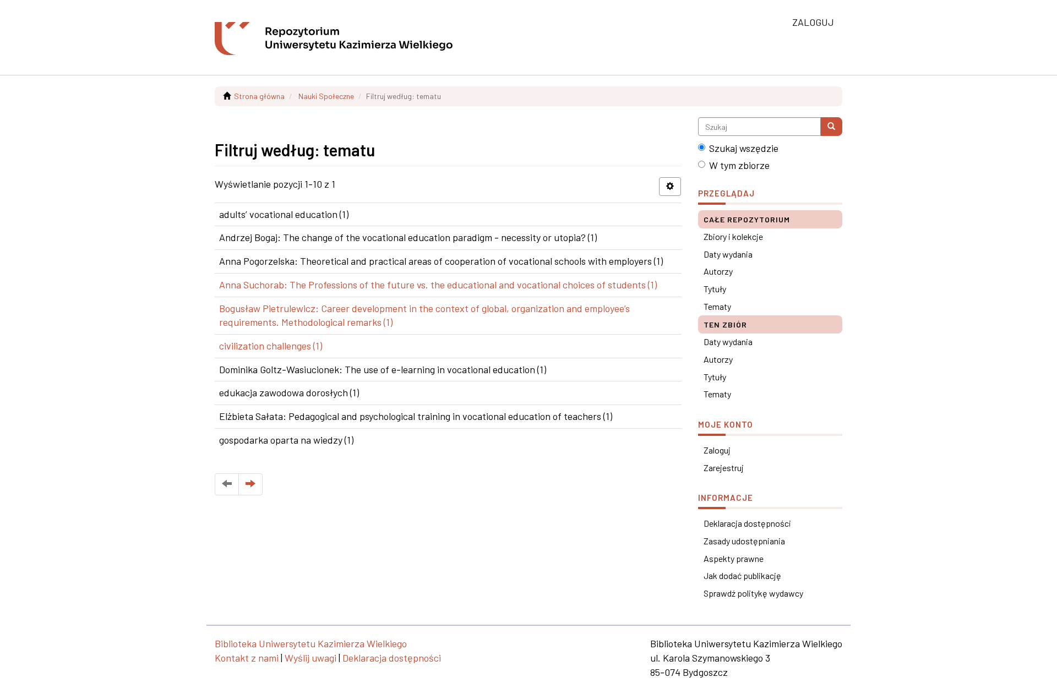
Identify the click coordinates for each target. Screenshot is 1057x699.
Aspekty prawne (734, 558)
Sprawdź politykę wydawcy (753, 593)
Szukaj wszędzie (743, 148)
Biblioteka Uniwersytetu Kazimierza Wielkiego (311, 643)
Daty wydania (728, 254)
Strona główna (259, 96)
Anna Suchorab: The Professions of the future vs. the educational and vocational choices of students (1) (438, 284)
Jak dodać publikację (742, 575)
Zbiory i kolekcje (733, 236)
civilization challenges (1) (270, 346)
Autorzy (718, 271)
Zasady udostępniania (744, 541)
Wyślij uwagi (310, 658)
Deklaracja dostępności (747, 523)
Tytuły (715, 288)
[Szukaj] (831, 126)
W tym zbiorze (739, 165)
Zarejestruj (724, 467)
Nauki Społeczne (326, 96)
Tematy (717, 306)
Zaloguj (717, 450)
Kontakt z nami (247, 658)
